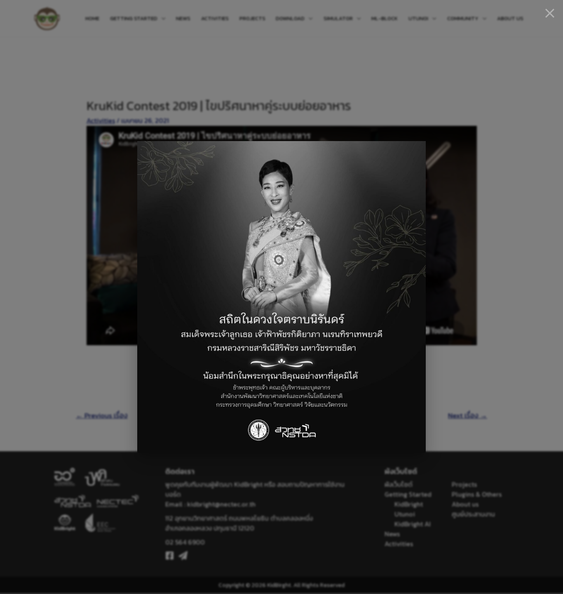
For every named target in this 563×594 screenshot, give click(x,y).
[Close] (550, 13)
